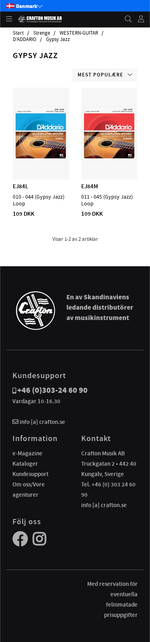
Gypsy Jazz (58, 39)
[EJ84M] (109, 156)
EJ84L (20, 186)
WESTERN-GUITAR (79, 33)
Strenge (41, 33)
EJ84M (89, 186)
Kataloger (25, 464)
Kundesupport (30, 474)
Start (18, 33)
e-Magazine (27, 453)
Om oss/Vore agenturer (28, 489)
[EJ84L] (41, 156)
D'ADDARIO (24, 39)
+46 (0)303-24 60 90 (52, 390)
